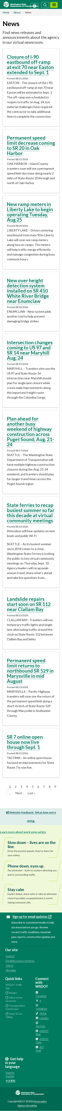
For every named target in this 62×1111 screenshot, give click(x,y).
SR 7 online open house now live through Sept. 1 (25, 742)
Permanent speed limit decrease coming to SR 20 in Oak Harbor (31, 145)
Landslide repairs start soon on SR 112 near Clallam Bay (29, 604)
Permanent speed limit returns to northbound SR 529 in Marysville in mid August (30, 670)
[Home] (24, 4)
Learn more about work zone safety (23, 832)
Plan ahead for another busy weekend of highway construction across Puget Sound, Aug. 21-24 (30, 431)
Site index (11, 970)
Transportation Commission (15, 1007)
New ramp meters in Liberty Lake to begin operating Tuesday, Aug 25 (30, 212)
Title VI (9, 965)
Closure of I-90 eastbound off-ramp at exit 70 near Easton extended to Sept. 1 (30, 64)
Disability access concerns (20, 960)
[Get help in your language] (34, 5)
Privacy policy (40, 1101)
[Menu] (54, 5)
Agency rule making (27, 1105)
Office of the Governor (14, 999)
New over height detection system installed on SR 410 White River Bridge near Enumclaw (28, 290)
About (17, 12)
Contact (10, 956)
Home (6, 12)
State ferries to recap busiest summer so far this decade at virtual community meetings (30, 512)
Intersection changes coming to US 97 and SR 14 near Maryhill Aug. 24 (30, 350)
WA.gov (13, 992)
